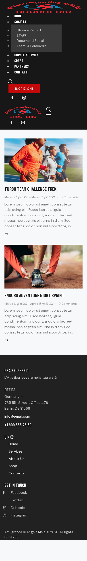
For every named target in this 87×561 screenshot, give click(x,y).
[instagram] (24, 98)
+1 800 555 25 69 (17, 424)
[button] (48, 114)
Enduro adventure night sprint (34, 295)
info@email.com (17, 416)
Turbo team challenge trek (30, 189)
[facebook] (12, 98)
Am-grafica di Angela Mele (25, 532)
